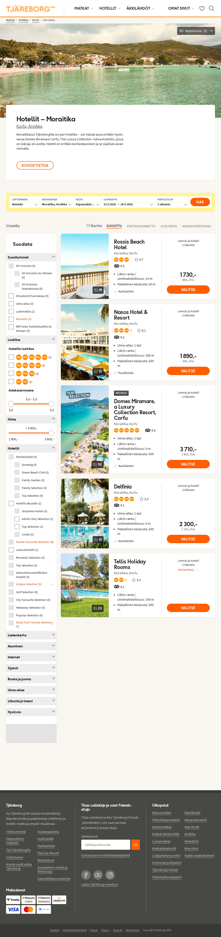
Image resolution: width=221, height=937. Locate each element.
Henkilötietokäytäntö (75, 930)
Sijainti (13, 668)
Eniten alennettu (141, 226)
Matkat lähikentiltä (165, 834)
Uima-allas (16, 690)
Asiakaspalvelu (48, 831)
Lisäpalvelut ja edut (166, 855)
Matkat (81, 8)
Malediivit (192, 841)
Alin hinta (169, 226)
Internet (14, 657)
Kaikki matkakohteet (199, 855)
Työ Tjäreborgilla (18, 850)
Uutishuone (14, 857)
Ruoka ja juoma (19, 679)
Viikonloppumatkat (166, 820)
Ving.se (94, 930)
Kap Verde (192, 827)
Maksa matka (161, 812)
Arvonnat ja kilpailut (166, 862)
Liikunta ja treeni (20, 701)
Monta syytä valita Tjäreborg (19, 866)
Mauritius (191, 848)
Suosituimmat (18, 257)
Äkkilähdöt (138, 8)
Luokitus (14, 340)
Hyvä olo (14, 712)
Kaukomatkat (162, 827)
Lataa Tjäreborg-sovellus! (99, 884)
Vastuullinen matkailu (15, 840)
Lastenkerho (17, 635)
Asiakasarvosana (196, 226)
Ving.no (105, 930)
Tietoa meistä (16, 831)
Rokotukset (46, 860)
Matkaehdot (46, 846)
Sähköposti (89, 836)
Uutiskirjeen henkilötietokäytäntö (105, 855)
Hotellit (107, 8)
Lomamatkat (161, 841)
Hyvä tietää (45, 838)
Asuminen (15, 646)
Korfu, (22, 126)
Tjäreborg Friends (165, 869)
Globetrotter (132, 930)
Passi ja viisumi (48, 853)
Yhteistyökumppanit (167, 877)
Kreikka (35, 126)
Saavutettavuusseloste (54, 878)
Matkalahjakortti (164, 848)
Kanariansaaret (196, 820)
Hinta (12, 419)
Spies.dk (117, 930)
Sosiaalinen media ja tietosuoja (53, 869)
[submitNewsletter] (135, 845)
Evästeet (54, 930)
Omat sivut (179, 8)
